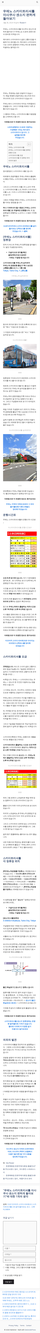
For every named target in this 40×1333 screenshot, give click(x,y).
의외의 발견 (13, 160)
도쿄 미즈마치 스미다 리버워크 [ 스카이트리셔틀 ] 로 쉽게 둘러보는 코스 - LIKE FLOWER (19, 1207)
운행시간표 (12, 153)
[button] (37, 2)
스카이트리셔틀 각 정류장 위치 (19, 158)
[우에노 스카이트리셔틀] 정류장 (19, 150)
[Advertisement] (20, 71)
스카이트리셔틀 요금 (16, 155)
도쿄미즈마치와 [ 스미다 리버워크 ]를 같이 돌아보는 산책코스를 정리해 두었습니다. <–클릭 (19, 228)
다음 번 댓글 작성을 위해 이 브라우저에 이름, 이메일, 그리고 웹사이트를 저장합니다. (20, 1267)
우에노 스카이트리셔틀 (16, 147)
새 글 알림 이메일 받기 (13, 1275)
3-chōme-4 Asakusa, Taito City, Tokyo (19, 920)
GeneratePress (30, 1330)
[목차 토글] (28, 144)
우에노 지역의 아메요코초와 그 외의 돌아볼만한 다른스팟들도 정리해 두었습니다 (20, 506)
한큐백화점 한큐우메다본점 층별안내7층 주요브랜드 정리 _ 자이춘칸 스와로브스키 (19, 1169)
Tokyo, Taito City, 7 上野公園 (15, 270)
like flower (10, 1163)
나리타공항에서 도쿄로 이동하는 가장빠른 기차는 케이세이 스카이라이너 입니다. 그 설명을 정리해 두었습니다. (20, 132)
